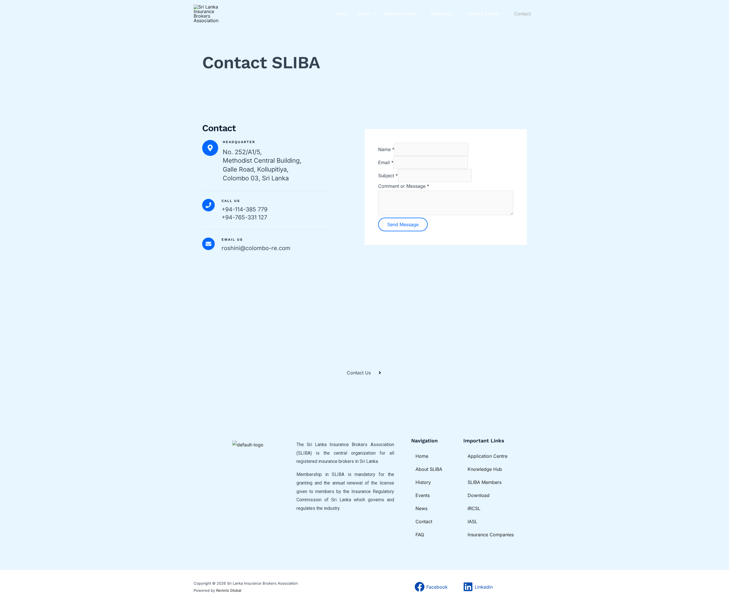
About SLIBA (428, 469)
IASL (472, 521)
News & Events (483, 14)
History (423, 482)
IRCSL (474, 508)
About (363, 14)
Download (479, 495)
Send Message (403, 224)
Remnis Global (228, 590)
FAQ (419, 534)
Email (386, 162)
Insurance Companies (491, 534)
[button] (373, 14)
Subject (388, 175)
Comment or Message (403, 186)
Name (386, 149)
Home (341, 14)
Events (422, 495)
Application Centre (487, 456)
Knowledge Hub (485, 469)
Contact (522, 14)
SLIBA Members (484, 482)
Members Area (400, 14)
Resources (442, 14)
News (421, 508)
